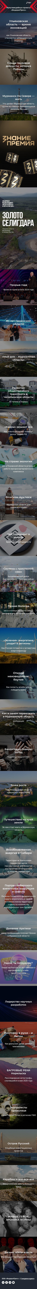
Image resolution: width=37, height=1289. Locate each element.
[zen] (13, 1282)
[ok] (6, 1282)
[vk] (3, 1282)
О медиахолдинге (27, 1279)
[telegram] (10, 1282)
